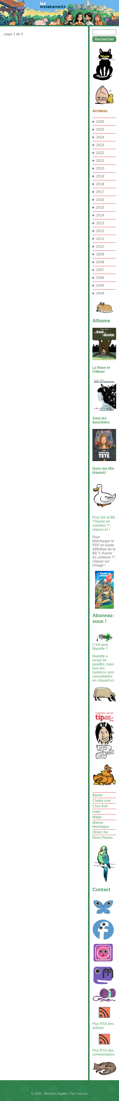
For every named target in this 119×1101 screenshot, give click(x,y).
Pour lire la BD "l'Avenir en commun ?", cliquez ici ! (103, 523)
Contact (101, 889)
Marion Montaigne (100, 825)
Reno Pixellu (102, 838)
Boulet (97, 795)
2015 (100, 208)
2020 (100, 168)
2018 (100, 184)
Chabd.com (101, 801)
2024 (100, 137)
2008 (100, 262)
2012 (100, 231)
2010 (100, 247)
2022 (100, 153)
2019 (100, 176)
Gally (96, 812)
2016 (100, 200)
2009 (100, 254)
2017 (100, 192)
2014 (100, 215)
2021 (100, 161)
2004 (100, 293)
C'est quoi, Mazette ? (100, 647)
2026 (100, 122)
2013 (100, 223)
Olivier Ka (100, 832)
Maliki (97, 817)
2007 (100, 270)
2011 (100, 239)
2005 (100, 286)
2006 (100, 278)
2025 (100, 129)
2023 (100, 145)
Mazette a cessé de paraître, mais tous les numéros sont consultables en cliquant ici (103, 668)
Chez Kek (100, 806)
